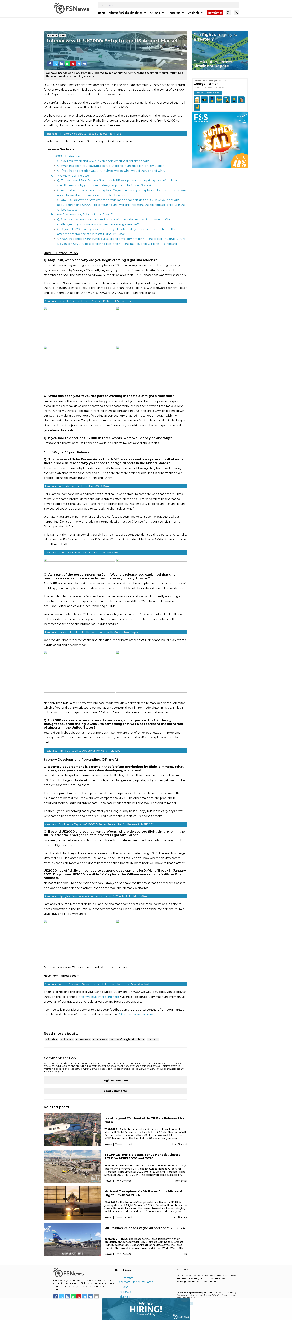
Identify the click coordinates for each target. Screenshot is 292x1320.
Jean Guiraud (179, 1144)
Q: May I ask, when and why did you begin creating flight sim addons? (104, 161)
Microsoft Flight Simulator (125, 12)
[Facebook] (50, 63)
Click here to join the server (137, 1014)
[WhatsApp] (67, 63)
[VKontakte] (84, 63)
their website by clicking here (99, 996)
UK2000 (153, 1039)
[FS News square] (220, 140)
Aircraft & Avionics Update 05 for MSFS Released (82, 750)
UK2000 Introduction (65, 156)
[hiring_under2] (95, 1309)
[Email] (96, 1296)
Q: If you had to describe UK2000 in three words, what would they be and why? (111, 170)
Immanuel (181, 1180)
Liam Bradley (179, 1217)
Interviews (83, 1039)
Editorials (51, 1039)
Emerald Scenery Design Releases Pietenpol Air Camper (88, 301)
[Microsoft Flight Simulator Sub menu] (145, 12)
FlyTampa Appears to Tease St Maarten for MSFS (83, 133)
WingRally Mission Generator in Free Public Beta (82, 552)
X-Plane (155, 12)
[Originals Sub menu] (202, 12)
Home (101, 12)
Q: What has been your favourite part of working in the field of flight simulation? (111, 165)
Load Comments (115, 1090)
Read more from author (208, 92)
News (108, 1144)
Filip (184, 1253)
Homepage (125, 1277)
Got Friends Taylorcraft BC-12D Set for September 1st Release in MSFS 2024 (100, 824)
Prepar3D (174, 12)
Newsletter (215, 12)
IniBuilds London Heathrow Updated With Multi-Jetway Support (93, 632)
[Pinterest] (73, 63)
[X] (55, 63)
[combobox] (168, 5)
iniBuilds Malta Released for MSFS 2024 (77, 486)
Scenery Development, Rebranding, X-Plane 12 (82, 214)
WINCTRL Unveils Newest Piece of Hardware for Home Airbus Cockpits (97, 984)
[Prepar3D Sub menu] (183, 12)
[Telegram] (78, 63)
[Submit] (102, 5)
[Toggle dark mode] (228, 12)
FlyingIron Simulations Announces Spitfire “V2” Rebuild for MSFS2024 (96, 896)
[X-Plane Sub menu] (163, 12)
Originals (193, 12)
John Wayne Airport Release (70, 175)
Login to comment (115, 1080)
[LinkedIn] (61, 63)
